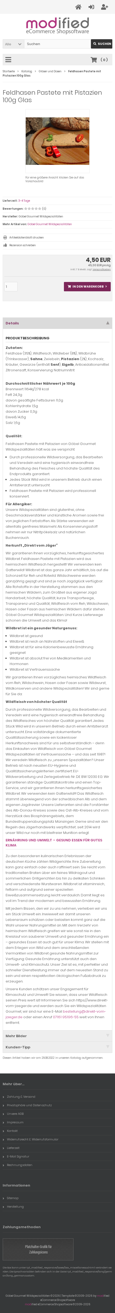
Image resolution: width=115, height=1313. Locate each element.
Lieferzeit (13, 1148)
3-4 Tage (24, 201)
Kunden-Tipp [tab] (18, 1047)
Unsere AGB (15, 1114)
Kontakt (12, 1131)
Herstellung (15, 1206)
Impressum (15, 1122)
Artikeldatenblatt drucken (26, 238)
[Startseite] (79, 7)
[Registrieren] (105, 7)
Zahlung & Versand (21, 1097)
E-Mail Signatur (18, 1156)
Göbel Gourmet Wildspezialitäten (50, 224)
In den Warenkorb (87, 287)
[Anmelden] (92, 7)
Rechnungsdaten (19, 1165)
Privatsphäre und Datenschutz (29, 1105)
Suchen (102, 44)
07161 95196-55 (66, 1017)
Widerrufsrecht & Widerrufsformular (32, 1139)
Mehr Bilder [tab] (16, 1036)
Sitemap (12, 1198)
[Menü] (9, 60)
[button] (13, 44)
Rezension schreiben (22, 245)
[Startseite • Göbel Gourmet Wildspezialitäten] (57, 25)
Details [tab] (12, 323)
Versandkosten (102, 269)
